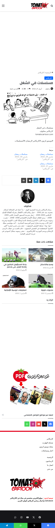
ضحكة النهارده (47, 443)
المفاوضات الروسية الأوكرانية (15, 290)
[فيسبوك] (48, 180)
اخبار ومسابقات (47, 451)
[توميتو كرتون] (40, 5)
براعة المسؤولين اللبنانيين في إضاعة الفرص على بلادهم (15, 266)
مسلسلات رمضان (46, 154)
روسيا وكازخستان (46, 264)
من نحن (50, 469)
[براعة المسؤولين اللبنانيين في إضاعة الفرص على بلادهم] (14, 255)
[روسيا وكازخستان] (41, 255)
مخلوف (47, 89)
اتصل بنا (50, 465)
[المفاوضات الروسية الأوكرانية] (14, 281)
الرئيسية (48, 72)
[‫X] (42, 180)
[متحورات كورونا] (41, 281)
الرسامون (49, 461)
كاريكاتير (41, 72)
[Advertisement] (27, 41)
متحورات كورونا (47, 290)
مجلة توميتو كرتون (46, 447)
